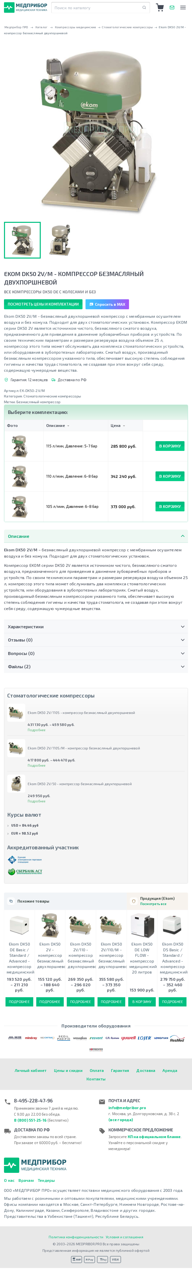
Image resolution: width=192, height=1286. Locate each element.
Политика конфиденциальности (76, 1237)
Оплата (97, 1070)
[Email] (172, 7)
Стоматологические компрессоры (52, 396)
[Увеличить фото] (96, 130)
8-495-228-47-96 (33, 1100)
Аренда (169, 1070)
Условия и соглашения (124, 1237)
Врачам (26, 1180)
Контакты (96, 1078)
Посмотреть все (153, 904)
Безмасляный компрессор (38, 402)
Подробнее (37, 730)
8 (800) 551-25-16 (30, 1120)
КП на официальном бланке (154, 1136)
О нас (9, 1180)
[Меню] (183, 7)
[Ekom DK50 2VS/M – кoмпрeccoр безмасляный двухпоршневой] (59, 240)
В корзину (170, 446)
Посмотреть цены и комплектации (43, 304)
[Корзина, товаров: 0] (160, 7)
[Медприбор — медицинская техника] (25, 7)
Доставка (145, 1070)
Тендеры (46, 1180)
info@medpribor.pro (127, 1107)
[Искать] (144, 7)
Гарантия (120, 1070)
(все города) (120, 1119)
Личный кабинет (31, 1070)
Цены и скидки (68, 1070)
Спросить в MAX (110, 304)
